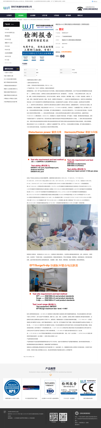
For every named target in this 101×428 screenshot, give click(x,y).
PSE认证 (7, 46)
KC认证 (7, 59)
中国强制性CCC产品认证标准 (88, 398)
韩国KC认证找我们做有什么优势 (11, 88)
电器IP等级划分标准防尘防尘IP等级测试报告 (11, 95)
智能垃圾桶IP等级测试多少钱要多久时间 (11, 92)
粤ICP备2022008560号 (23, 413)
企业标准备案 (8, 53)
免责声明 (22, 418)
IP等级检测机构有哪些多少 (10, 85)
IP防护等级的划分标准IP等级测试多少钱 (11, 101)
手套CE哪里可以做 (8, 75)
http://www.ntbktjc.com (29, 356)
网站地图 (32, 418)
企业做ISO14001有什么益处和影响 (31, 398)
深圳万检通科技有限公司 (34, 413)
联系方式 (80, 15)
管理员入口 (27, 418)
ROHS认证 (8, 39)
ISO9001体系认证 (9, 32)
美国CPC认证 (8, 42)
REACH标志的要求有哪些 (10, 79)
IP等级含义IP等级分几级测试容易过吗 (11, 98)
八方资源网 (16, 418)
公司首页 (9, 15)
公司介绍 (44, 15)
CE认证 (7, 29)
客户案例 (68, 15)
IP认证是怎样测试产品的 (12, 398)
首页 (10, 19)
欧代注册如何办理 (69, 398)
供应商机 (20, 15)
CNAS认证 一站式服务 (50, 398)
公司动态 (56, 15)
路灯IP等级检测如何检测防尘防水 (11, 82)
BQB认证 (7, 49)
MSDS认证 (8, 56)
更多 (18, 68)
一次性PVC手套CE (8, 72)
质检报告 (20, 19)
